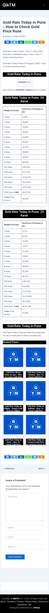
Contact (20, 601)
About (3, 601)
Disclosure (43, 601)
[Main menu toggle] (43, 5)
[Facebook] (7, 42)
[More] (41, 42)
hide (28, 82)
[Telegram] (35, 42)
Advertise (11, 601)
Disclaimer (22, 605)
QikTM (9, 4)
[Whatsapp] (28, 42)
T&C (30, 605)
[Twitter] (14, 42)
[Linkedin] (21, 42)
